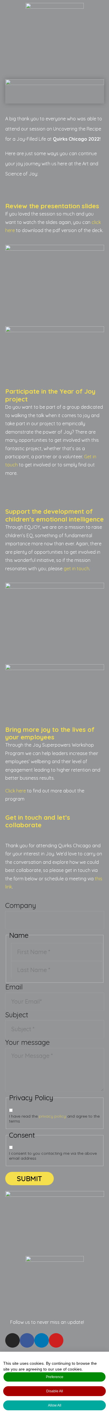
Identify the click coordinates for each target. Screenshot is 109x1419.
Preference (54, 1377)
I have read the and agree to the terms (54, 1119)
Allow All (54, 1405)
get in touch (76, 568)
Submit (29, 1178)
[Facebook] (27, 1340)
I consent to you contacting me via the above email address (53, 1156)
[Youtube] (56, 1340)
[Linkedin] (41, 1340)
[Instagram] (12, 1340)
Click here (15, 791)
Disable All (54, 1391)
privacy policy (52, 1116)
